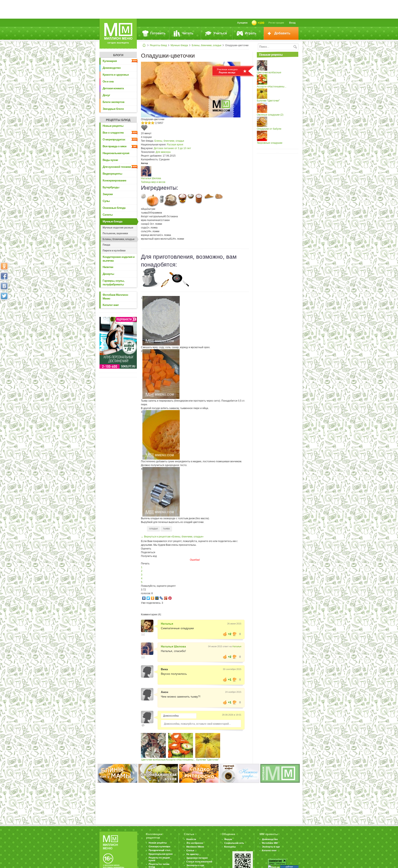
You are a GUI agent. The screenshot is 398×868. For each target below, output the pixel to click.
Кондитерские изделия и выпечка (119, 258)
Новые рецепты (113, 125)
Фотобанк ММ (270, 843)
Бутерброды (111, 187)
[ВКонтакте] (144, 598)
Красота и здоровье (116, 74)
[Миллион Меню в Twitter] (4, 296)
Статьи (190, 850)
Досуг (106, 95)
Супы (106, 201)
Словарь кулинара (159, 846)
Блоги (118, 55)
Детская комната (113, 88)
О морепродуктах (114, 139)
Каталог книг (111, 305)
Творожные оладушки (269, 142)
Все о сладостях (113, 132)
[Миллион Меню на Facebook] (4, 276)
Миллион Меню (195, 846)
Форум (228, 839)
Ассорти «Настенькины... (180, 759)
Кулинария (110, 61)
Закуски (108, 194)
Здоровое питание (197, 858)
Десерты (108, 273)
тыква (166, 528)
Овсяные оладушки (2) (270, 114)
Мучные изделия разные (118, 227)
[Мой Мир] (157, 598)
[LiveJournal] (161, 598)
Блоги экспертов (113, 102)
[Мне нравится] (224, 633)
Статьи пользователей (199, 861)
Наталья (167, 623)
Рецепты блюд (158, 45)
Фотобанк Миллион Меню (115, 296)
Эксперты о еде (195, 865)
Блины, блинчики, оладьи (206, 45)
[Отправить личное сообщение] (143, 634)
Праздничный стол (159, 850)
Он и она (108, 81)
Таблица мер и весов (153, 182)
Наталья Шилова (151, 178)
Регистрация (276, 22)
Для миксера (163, 152)
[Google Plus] (166, 598)
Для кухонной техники (117, 166)
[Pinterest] (170, 598)
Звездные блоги (113, 108)
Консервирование (114, 180)
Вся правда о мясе (114, 146)
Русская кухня (175, 144)
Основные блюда (114, 207)
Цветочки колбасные (153, 759)
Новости (191, 839)
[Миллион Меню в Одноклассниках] (4, 266)
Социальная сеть (234, 843)
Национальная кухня (116, 153)
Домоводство (112, 67)
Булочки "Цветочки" (207, 759)
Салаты (108, 214)
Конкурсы (230, 846)
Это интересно (194, 843)
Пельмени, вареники (115, 233)
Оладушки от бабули (269, 128)
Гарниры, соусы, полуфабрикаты (113, 282)
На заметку (192, 854)
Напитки (108, 267)
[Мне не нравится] (234, 633)
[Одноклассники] (152, 598)
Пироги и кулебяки (114, 250)
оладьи (153, 528)
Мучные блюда (179, 45)
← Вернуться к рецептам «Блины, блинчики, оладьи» (172, 536)
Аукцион (242, 22)
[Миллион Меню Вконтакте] (4, 286)
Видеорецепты (112, 173)
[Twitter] (148, 598)
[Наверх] (4, 314)
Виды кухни (110, 160)
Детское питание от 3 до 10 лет (172, 148)
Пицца (106, 244)
